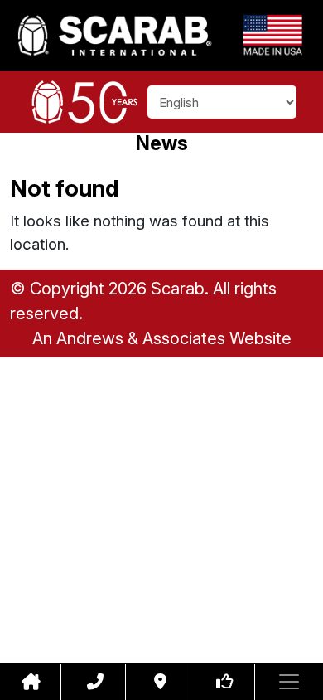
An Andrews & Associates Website (162, 338)
